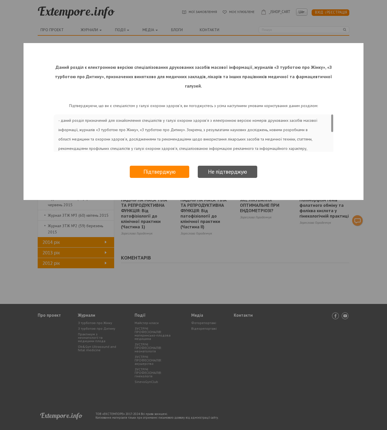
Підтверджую (159, 171)
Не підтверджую (227, 171)
